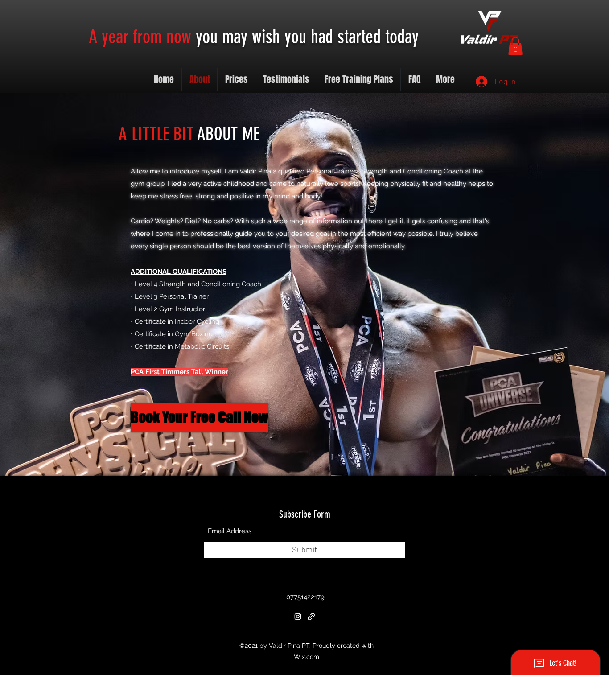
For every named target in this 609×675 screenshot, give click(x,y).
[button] (515, 46)
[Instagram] (297, 616)
